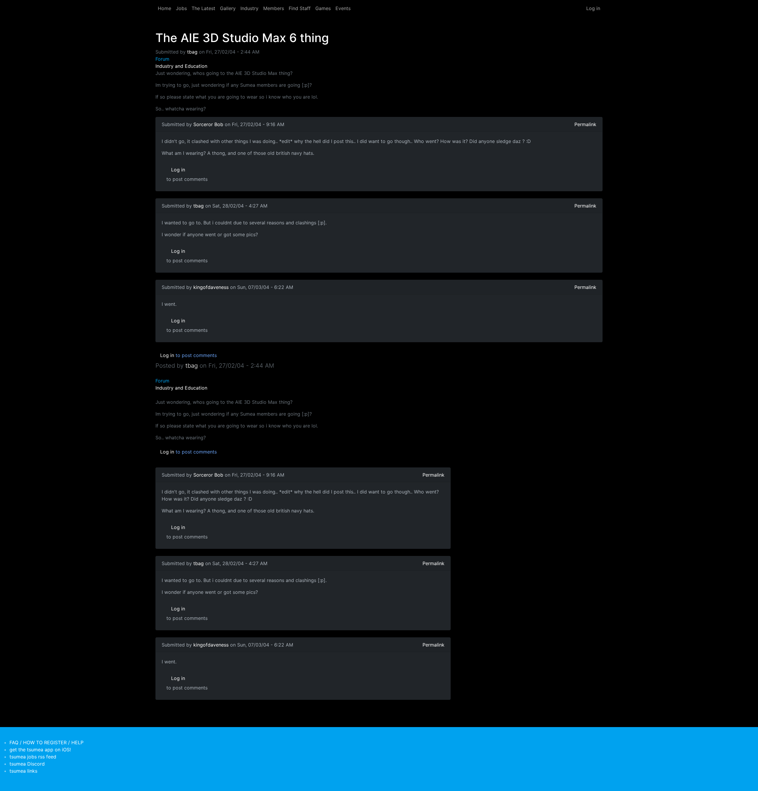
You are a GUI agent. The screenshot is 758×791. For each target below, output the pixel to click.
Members (273, 8)
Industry (249, 8)
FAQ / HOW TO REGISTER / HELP (46, 742)
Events (343, 8)
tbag (192, 52)
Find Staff (300, 8)
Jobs (181, 8)
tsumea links (23, 771)
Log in (593, 8)
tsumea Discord (27, 764)
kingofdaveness (211, 287)
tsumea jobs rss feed (32, 757)
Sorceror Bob (208, 124)
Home (164, 8)
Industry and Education (181, 66)
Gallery (228, 8)
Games (323, 8)
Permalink (585, 124)
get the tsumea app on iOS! (40, 750)
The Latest (203, 8)
